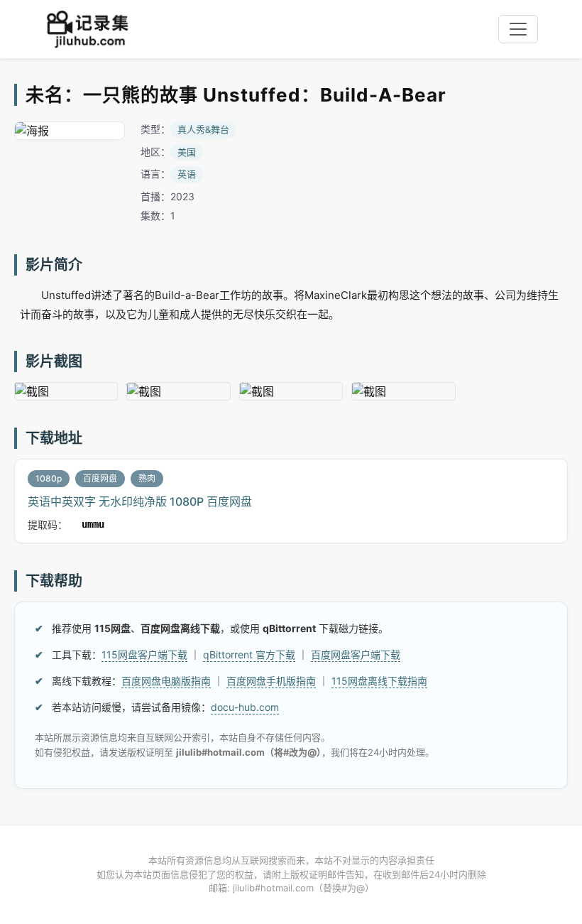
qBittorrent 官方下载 (249, 654)
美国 (186, 152)
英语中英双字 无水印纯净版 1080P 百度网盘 (140, 501)
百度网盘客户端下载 (355, 654)
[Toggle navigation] (518, 29)
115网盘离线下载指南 (379, 681)
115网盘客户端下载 (144, 654)
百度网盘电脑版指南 (166, 681)
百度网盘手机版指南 (271, 681)
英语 (186, 174)
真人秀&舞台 (203, 129)
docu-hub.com (245, 707)
